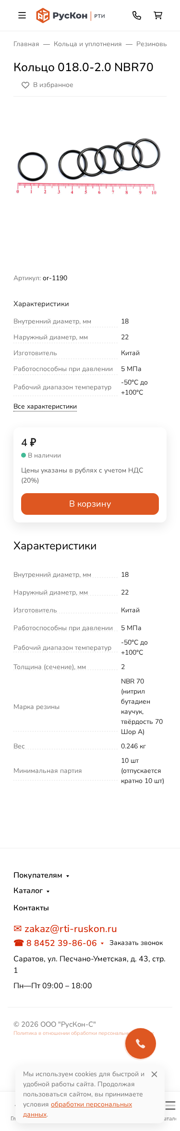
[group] (90, 188)
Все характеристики (45, 406)
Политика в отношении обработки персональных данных (83, 1033)
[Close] (154, 1074)
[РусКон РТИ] (71, 15)
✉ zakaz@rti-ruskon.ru (65, 928)
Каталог (28, 891)
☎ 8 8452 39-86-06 (55, 943)
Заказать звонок (136, 942)
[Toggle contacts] (136, 15)
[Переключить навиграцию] (22, 15)
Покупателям (37, 875)
